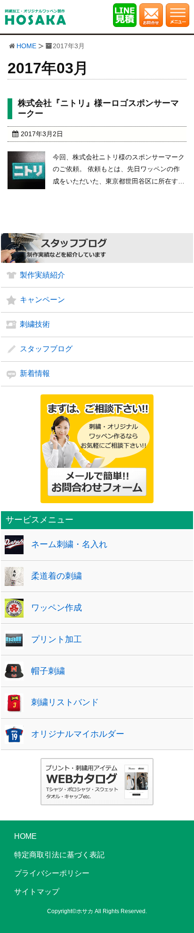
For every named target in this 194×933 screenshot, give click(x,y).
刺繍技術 (35, 324)
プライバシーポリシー (51, 873)
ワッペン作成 (56, 607)
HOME (26, 46)
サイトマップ (36, 892)
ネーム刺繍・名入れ (69, 544)
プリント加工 (56, 639)
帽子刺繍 (48, 671)
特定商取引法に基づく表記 (59, 855)
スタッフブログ (46, 349)
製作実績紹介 (42, 275)
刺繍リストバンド (65, 702)
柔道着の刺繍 (56, 576)
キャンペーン (42, 300)
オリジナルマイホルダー (77, 734)
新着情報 (35, 373)
